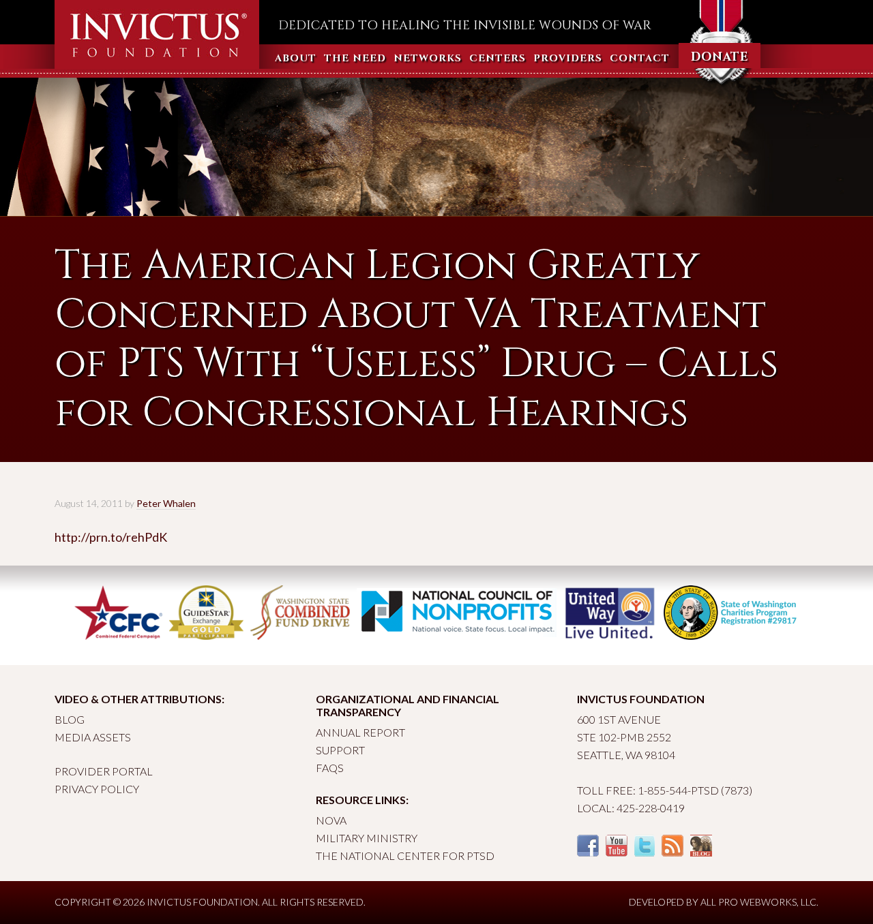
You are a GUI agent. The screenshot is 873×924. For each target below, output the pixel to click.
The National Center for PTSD (405, 855)
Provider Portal (104, 771)
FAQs (330, 767)
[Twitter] (644, 852)
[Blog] (701, 852)
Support (340, 749)
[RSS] (672, 852)
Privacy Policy (97, 788)
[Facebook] (588, 852)
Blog (70, 719)
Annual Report (360, 732)
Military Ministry (366, 837)
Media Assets (93, 736)
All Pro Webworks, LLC (758, 902)
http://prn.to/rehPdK (111, 536)
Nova (331, 820)
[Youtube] (616, 852)
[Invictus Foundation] (157, 63)
